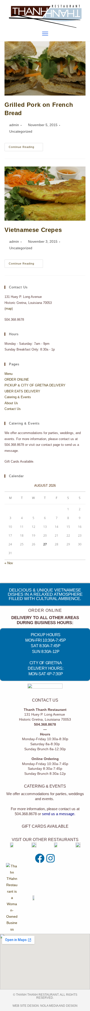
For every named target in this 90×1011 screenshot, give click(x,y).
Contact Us (12, 409)
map (9, 308)
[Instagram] (50, 858)
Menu (8, 374)
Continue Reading (26, 145)
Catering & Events (17, 397)
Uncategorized (20, 131)
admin (14, 125)
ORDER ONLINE (16, 379)
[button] (45, 33)
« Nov (8, 563)
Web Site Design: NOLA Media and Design (45, 1005)
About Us (11, 403)
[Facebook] (39, 858)
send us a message (58, 814)
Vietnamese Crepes (33, 229)
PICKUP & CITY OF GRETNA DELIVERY (35, 385)
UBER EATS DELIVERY (22, 391)
